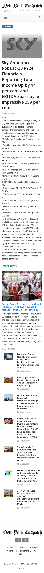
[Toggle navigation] (5, 17)
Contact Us (22, 568)
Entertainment (22, 551)
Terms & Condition (29, 564)
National (10, 547)
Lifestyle (34, 551)
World (22, 547)
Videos (22, 554)
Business (34, 547)
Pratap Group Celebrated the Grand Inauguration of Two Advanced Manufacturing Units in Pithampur (21, 307)
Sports (10, 551)
